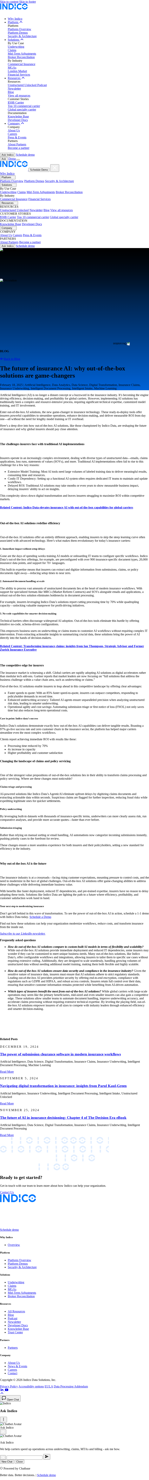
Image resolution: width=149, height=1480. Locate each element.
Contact (12, 1373)
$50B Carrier (16, 102)
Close (19, 1461)
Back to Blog (12, 359)
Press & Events (17, 137)
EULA (49, 1386)
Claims (12, 50)
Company (14, 123)
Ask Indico (8, 154)
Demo (12, 158)
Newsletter (14, 88)
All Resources (16, 1311)
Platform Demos (18, 32)
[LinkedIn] (2, 1390)
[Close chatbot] (3, 1431)
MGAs (12, 67)
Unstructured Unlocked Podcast (27, 85)
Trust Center (15, 1332)
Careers (12, 134)
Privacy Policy (9, 1386)
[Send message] (46, 1457)
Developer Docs (18, 120)
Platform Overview (19, 29)
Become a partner (18, 148)
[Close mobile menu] (54, 168)
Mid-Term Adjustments (22, 53)
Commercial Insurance (21, 64)
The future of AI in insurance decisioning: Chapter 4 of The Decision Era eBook (63, 1118)
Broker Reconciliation (21, 57)
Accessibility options (31, 1386)
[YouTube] (7, 1390)
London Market (17, 71)
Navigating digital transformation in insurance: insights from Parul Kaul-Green (63, 1086)
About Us (14, 130)
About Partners (17, 144)
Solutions (14, 39)
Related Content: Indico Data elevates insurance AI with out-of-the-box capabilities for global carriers (66, 507)
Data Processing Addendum (71, 1386)
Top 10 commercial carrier (24, 106)
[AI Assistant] (3, 1457)
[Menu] (3, 1419)
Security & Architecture (22, 36)
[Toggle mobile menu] (18, 159)
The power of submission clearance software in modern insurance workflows (60, 1054)
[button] (2, 1393)
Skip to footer (27, 1)
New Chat (7, 1461)
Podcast (12, 1318)
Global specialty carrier (22, 109)
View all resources (19, 95)
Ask (4, 158)
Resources (14, 78)
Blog (11, 92)
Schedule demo (25, 154)
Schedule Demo (39, 169)
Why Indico (15, 18)
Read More (7, 1071)
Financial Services (19, 74)
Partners (13, 1347)
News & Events (17, 1366)
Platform (13, 22)
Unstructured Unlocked (14, 210)
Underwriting (16, 46)
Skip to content (9, 1)
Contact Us (7, 1192)
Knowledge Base (18, 116)
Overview (14, 1244)
